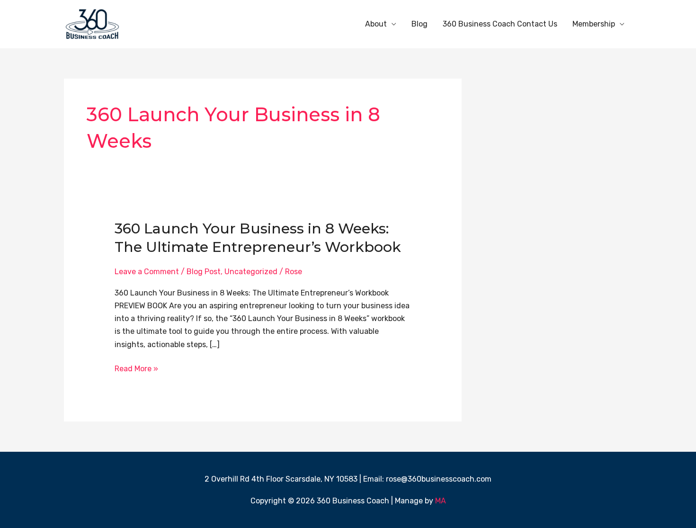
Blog (419, 23)
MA (440, 500)
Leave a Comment (147, 271)
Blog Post (204, 271)
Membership (593, 23)
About (376, 23)
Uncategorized (250, 271)
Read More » (136, 367)
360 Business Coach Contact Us (500, 23)
